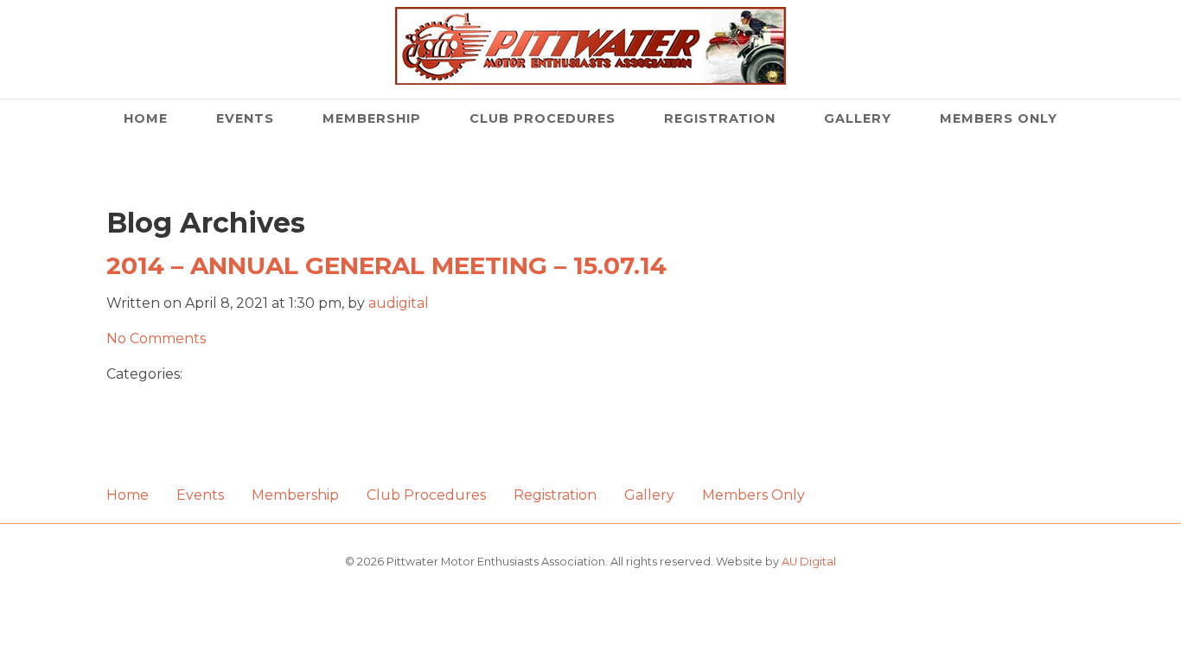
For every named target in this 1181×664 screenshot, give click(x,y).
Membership (371, 118)
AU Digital (809, 561)
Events (245, 118)
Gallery (857, 118)
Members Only (998, 118)
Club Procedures (542, 118)
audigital (398, 303)
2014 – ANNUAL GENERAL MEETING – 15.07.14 (386, 265)
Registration (720, 118)
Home (146, 118)
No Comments (156, 338)
